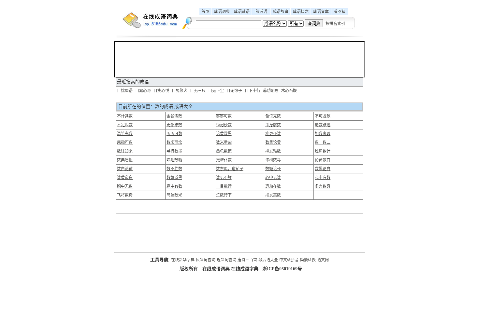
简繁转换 (308, 260)
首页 (205, 11)
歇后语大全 (268, 260)
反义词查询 (205, 260)
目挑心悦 (161, 90)
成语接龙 (301, 11)
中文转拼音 (289, 260)
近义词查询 (226, 260)
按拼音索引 (335, 23)
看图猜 (339, 11)
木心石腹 (289, 90)
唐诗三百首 (247, 260)
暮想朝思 (271, 90)
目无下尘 (216, 90)
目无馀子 (234, 90)
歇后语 (261, 11)
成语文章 (321, 11)
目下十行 (252, 90)
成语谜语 (242, 11)
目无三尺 (198, 90)
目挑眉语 (125, 90)
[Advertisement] (239, 59)
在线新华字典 (183, 260)
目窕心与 (143, 90)
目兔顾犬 (179, 90)
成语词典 (222, 11)
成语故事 (280, 11)
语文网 (323, 260)
